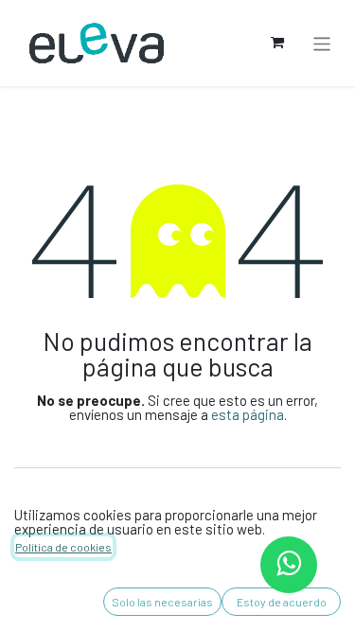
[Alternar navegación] (322, 42)
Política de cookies (63, 546)
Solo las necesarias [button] (162, 601)
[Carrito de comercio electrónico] (277, 43)
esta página (247, 414)
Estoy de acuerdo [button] (282, 601)
